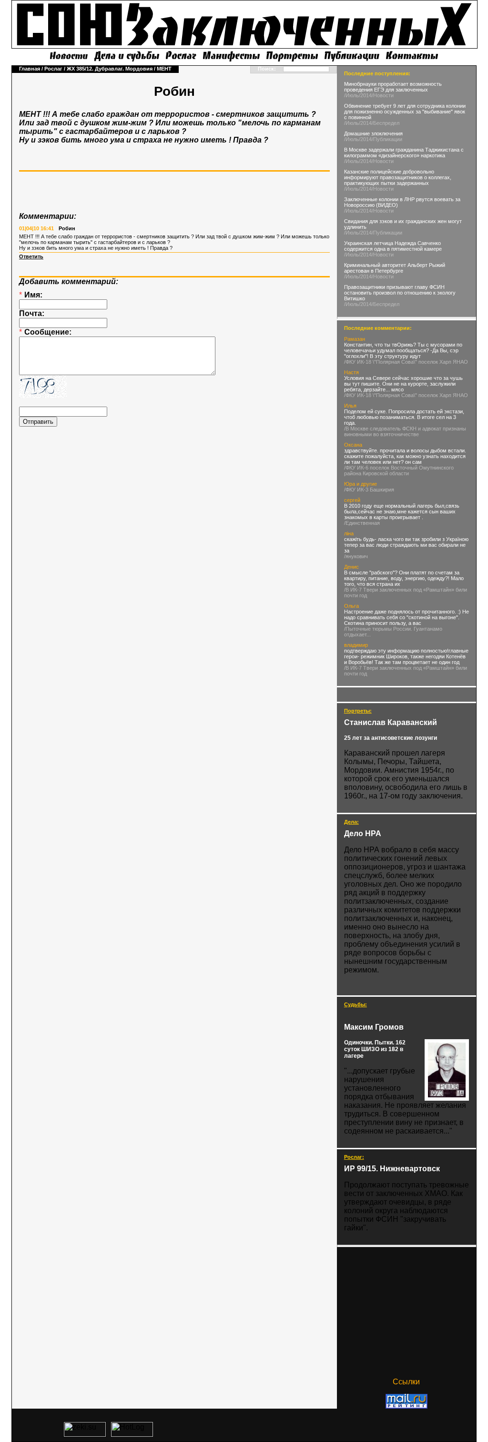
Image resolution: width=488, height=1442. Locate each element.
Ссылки (406, 1382)
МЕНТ (164, 69)
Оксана (353, 445)
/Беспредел (385, 123)
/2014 (365, 95)
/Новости (383, 95)
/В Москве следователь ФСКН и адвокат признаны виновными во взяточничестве (405, 431)
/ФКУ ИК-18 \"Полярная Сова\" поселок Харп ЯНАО (406, 362)
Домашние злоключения (373, 133)
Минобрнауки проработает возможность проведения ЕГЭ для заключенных (393, 86)
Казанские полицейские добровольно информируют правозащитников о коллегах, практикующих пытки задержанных (397, 177)
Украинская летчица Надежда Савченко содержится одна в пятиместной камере (393, 246)
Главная (29, 69)
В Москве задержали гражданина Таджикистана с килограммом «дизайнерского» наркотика (404, 152)
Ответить (31, 256)
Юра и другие (360, 484)
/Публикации (387, 139)
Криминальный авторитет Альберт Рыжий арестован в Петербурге (394, 268)
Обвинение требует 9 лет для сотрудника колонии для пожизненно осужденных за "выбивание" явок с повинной (405, 111)
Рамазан (354, 339)
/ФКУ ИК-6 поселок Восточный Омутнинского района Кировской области (399, 470)
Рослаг (53, 69)
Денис (351, 567)
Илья (350, 406)
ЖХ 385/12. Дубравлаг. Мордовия (109, 69)
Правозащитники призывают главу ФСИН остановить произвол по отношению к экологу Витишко (400, 292)
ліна (349, 533)
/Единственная (362, 523)
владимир (356, 645)
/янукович (356, 556)
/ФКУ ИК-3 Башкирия (369, 489)
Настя (351, 372)
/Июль (351, 95)
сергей (352, 500)
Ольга (351, 606)
